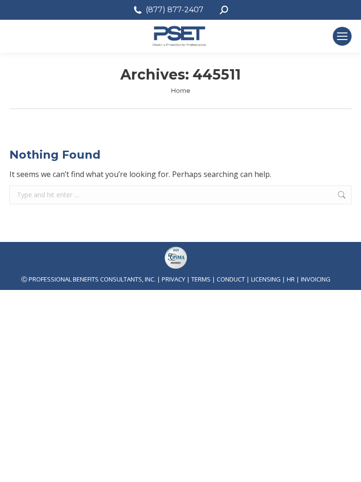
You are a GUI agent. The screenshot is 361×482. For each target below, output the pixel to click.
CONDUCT (231, 279)
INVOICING (315, 279)
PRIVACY (173, 279)
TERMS (201, 279)
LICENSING (266, 279)
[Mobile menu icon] (342, 36)
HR (291, 279)
